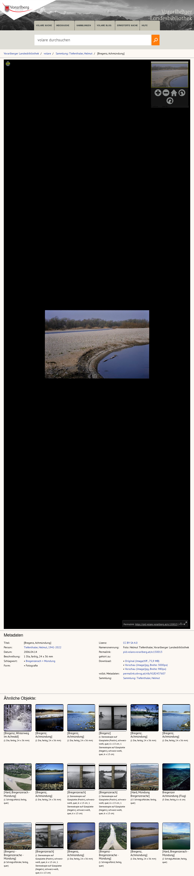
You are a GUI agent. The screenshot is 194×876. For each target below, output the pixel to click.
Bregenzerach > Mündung (40, 661)
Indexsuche (62, 25)
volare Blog (104, 25)
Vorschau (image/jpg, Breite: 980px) (145, 669)
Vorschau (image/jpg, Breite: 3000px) (146, 665)
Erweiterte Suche (127, 25)
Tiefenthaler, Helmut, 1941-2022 (42, 647)
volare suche (44, 25)
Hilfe (145, 25)
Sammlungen (84, 25)
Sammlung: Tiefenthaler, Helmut (74, 53)
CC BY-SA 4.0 (130, 642)
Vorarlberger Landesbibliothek (21, 53)
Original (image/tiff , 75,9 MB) (142, 661)
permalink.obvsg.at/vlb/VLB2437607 (144, 673)
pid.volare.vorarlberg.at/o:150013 (142, 652)
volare (47, 53)
